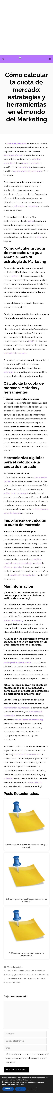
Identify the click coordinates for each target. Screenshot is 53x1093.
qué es (30, 221)
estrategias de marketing (29, 719)
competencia (24, 167)
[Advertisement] (26, 27)
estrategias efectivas (13, 155)
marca (25, 163)
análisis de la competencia (16, 493)
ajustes (21, 1084)
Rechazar (21, 1089)
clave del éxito (35, 782)
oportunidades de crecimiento (27, 171)
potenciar (8, 778)
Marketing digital (15, 967)
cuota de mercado (16, 143)
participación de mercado (17, 662)
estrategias (19, 206)
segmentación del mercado (17, 707)
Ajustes (32, 1089)
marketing (32, 206)
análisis (15, 276)
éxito (39, 237)
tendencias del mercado (15, 353)
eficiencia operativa (13, 567)
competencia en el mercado (27, 754)
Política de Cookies (23, 1080)
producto (35, 163)
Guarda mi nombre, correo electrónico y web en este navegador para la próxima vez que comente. (27, 1058)
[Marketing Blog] (28, 59)
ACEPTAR (8, 1089)
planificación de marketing (22, 575)
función (31, 341)
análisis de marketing (13, 620)
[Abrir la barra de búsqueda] (3, 59)
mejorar (38, 563)
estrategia (8, 372)
